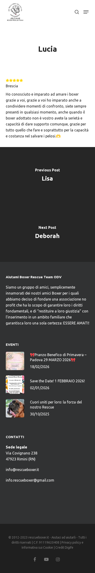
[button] (86, 12)
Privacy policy (71, 542)
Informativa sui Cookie (37, 547)
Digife (69, 547)
